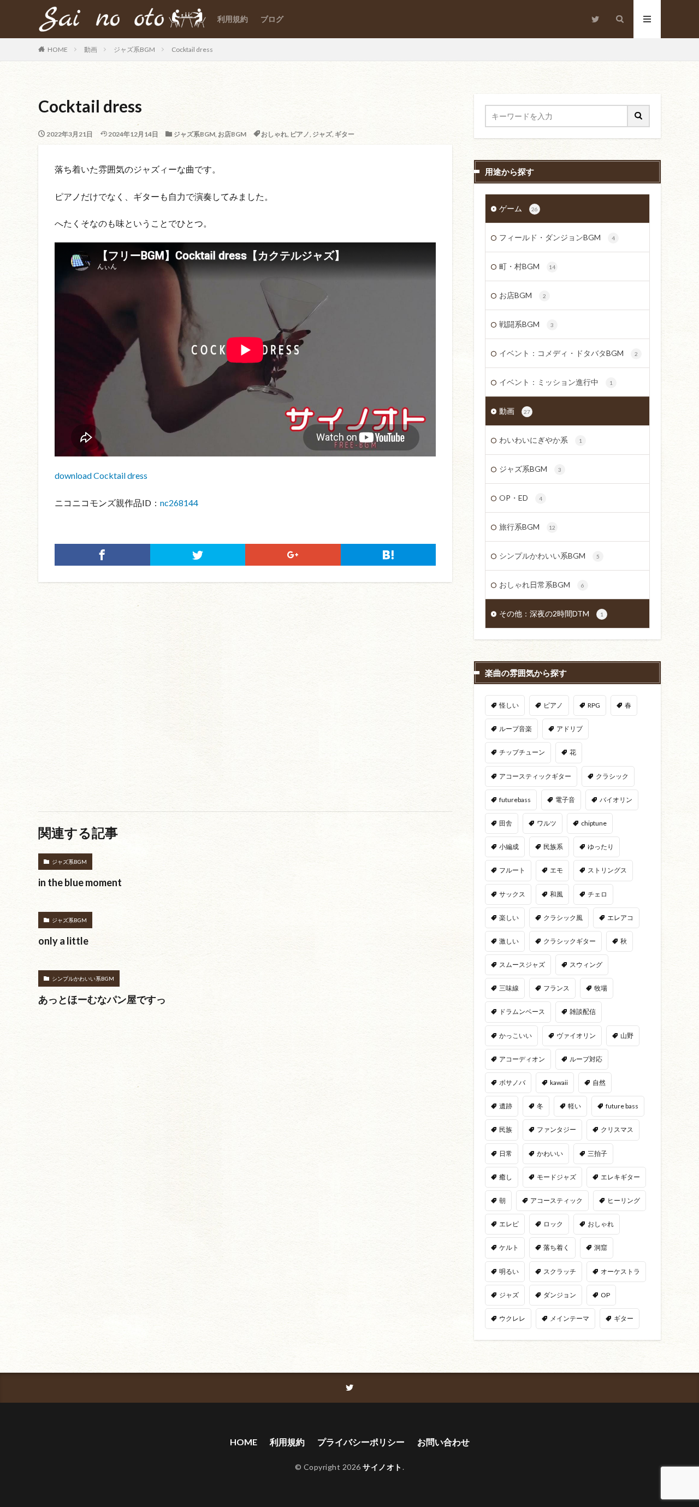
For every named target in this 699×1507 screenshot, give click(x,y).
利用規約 (232, 18)
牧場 (600, 988)
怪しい (509, 705)
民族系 (553, 847)
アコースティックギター (535, 776)
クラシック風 (563, 917)
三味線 (509, 988)
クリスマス (617, 1129)
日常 (505, 1153)
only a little (63, 941)
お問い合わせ (443, 1442)
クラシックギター (569, 941)
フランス (556, 988)
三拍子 (597, 1153)
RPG (594, 705)
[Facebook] (102, 555)
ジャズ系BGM (134, 49)
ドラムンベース (522, 1011)
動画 (90, 49)
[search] (639, 116)
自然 (599, 1082)
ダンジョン (559, 1295)
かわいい (550, 1153)
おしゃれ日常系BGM (541, 584)
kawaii (559, 1082)
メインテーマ (569, 1318)
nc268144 (179, 502)
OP (605, 1295)
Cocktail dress (192, 49)
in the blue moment (80, 882)
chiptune (594, 823)
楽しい (509, 917)
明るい (509, 1271)
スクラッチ (559, 1271)
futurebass (515, 800)
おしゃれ (274, 134)
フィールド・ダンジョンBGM (557, 237)
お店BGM (232, 134)
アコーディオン (522, 1059)
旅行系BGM (527, 526)
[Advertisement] (140, 691)
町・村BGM (527, 266)
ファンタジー (556, 1129)
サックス (512, 894)
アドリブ (569, 729)
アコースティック (556, 1200)
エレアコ (620, 917)
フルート (512, 870)
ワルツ (546, 823)
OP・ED (520, 497)
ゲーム (518, 208)
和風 (556, 894)
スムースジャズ (522, 964)
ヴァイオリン (576, 1035)
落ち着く (556, 1247)
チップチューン (522, 752)
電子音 (565, 800)
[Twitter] (198, 555)
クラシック (612, 776)
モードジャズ (556, 1177)
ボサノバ (512, 1082)
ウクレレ (512, 1318)
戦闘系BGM (526, 324)
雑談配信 (583, 1011)
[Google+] (293, 555)
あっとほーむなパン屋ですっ (102, 999)
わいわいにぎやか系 (540, 439)
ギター (344, 134)
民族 (505, 1129)
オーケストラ (620, 1271)
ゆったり (601, 847)
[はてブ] (388, 555)
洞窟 (600, 1247)
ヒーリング (623, 1200)
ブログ (271, 18)
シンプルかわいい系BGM (83, 978)
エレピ (509, 1224)
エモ (556, 870)
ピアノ (300, 134)
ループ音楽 (515, 729)
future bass (622, 1106)
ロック (553, 1224)
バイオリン (616, 800)
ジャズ (322, 134)
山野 (626, 1035)
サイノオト (382, 1467)
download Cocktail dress (101, 475)
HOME (58, 49)
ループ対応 (586, 1059)
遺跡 (505, 1106)
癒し (505, 1177)
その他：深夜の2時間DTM (551, 613)
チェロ (597, 894)
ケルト (509, 1247)
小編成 (509, 847)
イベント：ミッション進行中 (556, 382)
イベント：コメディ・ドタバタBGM (568, 353)
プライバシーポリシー (361, 1442)
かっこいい (515, 1035)
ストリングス (607, 870)
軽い (574, 1106)
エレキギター (620, 1177)
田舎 (505, 823)
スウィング (586, 964)
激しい (509, 941)
